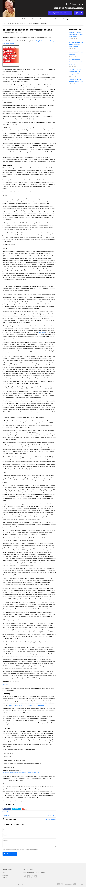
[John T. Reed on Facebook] (28, 877)
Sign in (57, 7)
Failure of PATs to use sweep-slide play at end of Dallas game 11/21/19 (76, 34)
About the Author (51, 19)
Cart (80, 13)
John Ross (5, 684)
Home (4, 19)
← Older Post (6, 815)
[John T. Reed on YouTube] (36, 877)
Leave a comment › (51, 819)
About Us (5, 875)
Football (22, 19)
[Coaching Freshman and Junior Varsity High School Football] (11, 66)
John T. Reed (9, 884)
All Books (39, 19)
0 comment (5, 811)
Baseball (30, 19)
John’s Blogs (64, 19)
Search (4, 872)
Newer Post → (52, 815)
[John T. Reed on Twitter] (24, 877)
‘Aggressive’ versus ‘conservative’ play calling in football (76, 62)
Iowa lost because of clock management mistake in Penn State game (76, 44)
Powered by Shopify (18, 884)
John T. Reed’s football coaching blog (17, 23)
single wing (42, 332)
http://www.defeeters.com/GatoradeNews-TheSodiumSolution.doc (26, 705)
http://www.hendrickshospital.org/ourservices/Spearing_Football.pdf (21, 772)
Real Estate (12, 19)
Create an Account (74, 7)
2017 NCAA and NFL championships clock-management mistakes (75, 72)
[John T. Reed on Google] (32, 877)
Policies (5, 877)
